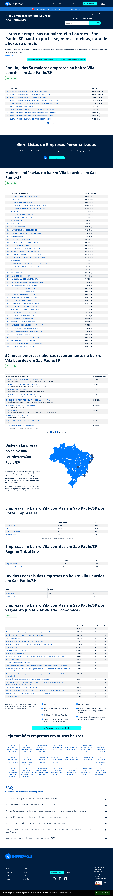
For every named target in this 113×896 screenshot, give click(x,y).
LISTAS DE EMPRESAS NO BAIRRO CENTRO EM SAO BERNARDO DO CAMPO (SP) (27, 772)
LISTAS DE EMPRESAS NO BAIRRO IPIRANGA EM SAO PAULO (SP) (71, 759)
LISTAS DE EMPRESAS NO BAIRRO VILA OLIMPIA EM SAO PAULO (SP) (27, 760)
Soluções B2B (57, 4)
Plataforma (41, 4)
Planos (48, 4)
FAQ (24, 876)
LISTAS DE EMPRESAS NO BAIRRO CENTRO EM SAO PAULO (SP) (56, 747)
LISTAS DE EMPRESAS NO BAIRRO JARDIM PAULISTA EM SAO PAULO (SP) (101, 749)
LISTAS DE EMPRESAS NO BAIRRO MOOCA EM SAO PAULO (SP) (86, 759)
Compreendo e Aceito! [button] (102, 893)
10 (65, 123)
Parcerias (68, 4)
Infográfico (9, 879)
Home (8, 869)
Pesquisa (8, 876)
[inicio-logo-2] (14, 4)
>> (68, 123)
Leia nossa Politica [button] (65, 893)
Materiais (76, 4)
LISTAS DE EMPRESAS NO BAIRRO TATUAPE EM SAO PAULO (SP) (101, 760)
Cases (25, 872)
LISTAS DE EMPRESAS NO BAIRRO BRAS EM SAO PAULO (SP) (71, 747)
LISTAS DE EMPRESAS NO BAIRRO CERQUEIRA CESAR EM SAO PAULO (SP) (12, 772)
